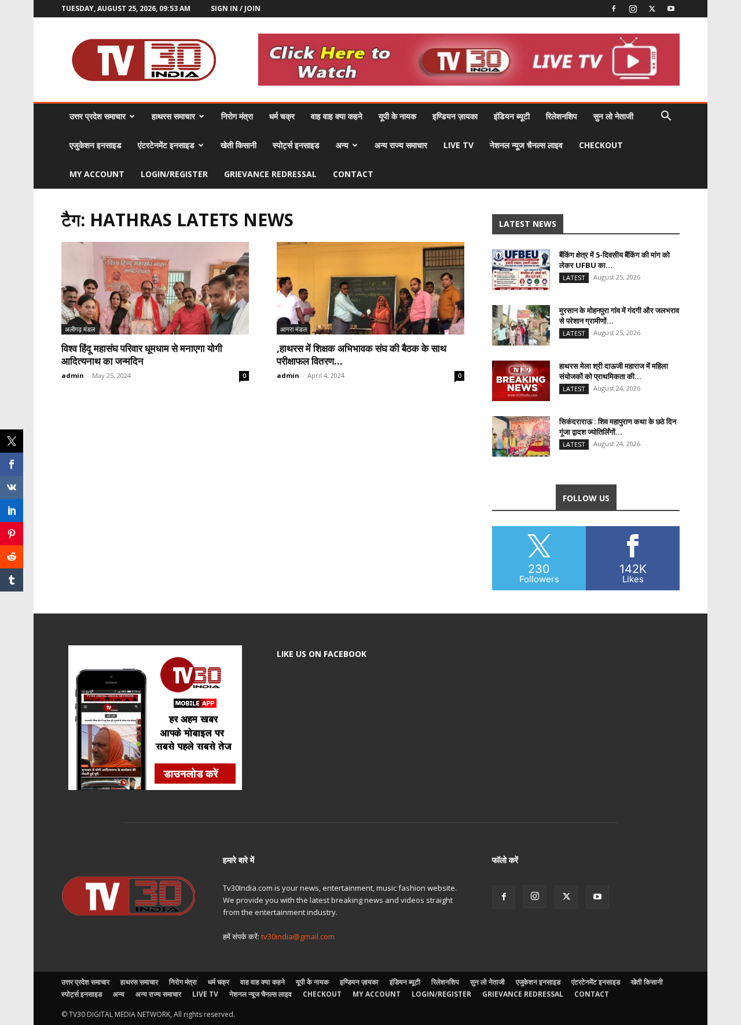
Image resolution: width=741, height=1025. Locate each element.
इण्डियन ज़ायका (455, 116)
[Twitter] (652, 8)
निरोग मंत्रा (237, 116)
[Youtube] (671, 8)
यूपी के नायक (397, 116)
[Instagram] (632, 8)
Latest (574, 277)
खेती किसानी (238, 144)
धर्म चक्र (282, 116)
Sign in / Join (236, 8)
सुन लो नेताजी (613, 116)
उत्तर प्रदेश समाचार (97, 116)
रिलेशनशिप (561, 116)
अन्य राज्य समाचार (401, 144)
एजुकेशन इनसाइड (95, 144)
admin (72, 375)
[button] (666, 117)
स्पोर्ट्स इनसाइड (296, 144)
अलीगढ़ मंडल (80, 329)
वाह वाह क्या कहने (336, 116)
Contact (353, 173)
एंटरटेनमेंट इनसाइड (166, 144)
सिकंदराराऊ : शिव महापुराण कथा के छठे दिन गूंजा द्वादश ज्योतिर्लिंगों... (617, 426)
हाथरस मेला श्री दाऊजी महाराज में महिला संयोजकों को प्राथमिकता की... (613, 371)
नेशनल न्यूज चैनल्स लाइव (526, 144)
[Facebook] (613, 8)
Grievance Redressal (270, 173)
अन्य (342, 144)
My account (96, 173)
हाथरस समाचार (173, 116)
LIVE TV (458, 144)
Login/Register (174, 173)
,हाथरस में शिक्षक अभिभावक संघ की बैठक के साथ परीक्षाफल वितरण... (361, 354)
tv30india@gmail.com (298, 936)
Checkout (601, 144)
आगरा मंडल (293, 329)
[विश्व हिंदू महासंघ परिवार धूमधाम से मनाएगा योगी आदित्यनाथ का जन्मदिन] (155, 288)
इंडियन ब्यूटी (512, 116)
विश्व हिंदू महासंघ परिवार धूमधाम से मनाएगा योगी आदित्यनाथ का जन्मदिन (141, 354)
